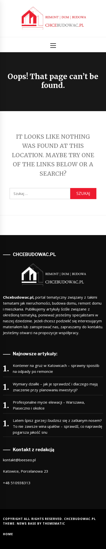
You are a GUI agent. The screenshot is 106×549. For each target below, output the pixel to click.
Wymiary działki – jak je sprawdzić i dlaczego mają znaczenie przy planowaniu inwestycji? (55, 386)
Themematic (54, 523)
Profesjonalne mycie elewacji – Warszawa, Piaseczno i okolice (49, 405)
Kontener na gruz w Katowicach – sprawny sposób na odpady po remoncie (56, 368)
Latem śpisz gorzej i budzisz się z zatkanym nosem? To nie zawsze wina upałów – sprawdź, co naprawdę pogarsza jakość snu (57, 426)
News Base (27, 523)
